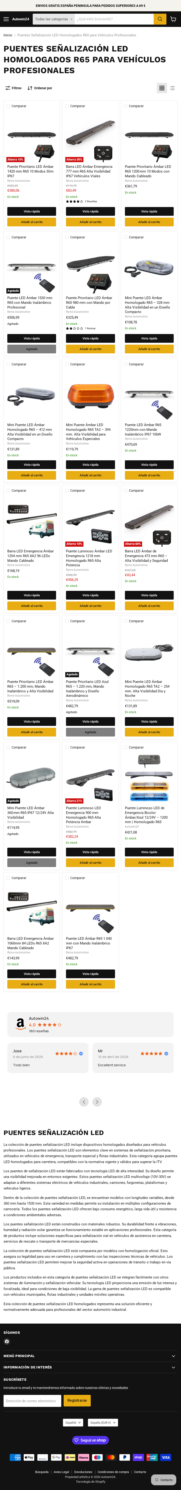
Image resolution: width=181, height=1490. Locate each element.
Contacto (140, 1472)
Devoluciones (83, 1472)
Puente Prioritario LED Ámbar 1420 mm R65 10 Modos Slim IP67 (30, 171)
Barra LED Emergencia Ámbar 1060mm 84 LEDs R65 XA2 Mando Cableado (30, 943)
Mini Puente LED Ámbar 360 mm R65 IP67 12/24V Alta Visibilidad (30, 812)
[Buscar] (160, 19)
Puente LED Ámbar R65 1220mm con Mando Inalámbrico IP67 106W (143, 429)
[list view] (172, 88)
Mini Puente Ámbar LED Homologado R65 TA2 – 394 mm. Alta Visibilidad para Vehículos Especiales (88, 432)
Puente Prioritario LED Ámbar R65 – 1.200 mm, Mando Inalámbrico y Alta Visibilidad (30, 686)
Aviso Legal (61, 1472)
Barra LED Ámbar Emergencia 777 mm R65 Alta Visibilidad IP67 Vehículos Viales (89, 171)
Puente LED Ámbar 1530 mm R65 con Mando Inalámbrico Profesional (29, 302)
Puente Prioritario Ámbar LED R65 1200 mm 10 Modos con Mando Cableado (148, 171)
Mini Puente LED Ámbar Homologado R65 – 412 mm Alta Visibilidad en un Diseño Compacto (30, 432)
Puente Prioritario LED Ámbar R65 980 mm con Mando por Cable (89, 302)
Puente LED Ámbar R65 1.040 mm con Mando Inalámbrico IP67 (89, 943)
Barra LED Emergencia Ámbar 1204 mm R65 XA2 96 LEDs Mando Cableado (30, 556)
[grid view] (162, 88)
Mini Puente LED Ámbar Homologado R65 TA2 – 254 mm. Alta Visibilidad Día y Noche (147, 689)
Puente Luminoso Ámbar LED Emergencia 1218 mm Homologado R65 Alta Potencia (89, 558)
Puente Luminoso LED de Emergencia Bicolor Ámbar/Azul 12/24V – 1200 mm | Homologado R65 (146, 815)
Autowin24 (132, 826)
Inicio (8, 35)
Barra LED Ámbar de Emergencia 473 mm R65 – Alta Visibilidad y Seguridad (146, 556)
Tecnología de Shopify (90, 1481)
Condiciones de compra (113, 1472)
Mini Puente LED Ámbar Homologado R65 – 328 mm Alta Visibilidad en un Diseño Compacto (147, 305)
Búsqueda (42, 1472)
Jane (107, 1051)
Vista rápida (32, 211)
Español (71, 1422)
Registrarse (77, 1400)
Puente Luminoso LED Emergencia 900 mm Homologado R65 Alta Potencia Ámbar (83, 815)
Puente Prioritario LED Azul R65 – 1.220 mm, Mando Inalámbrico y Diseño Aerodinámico (87, 689)
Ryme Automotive (18, 180)
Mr (19, 1051)
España (100, 1422)
